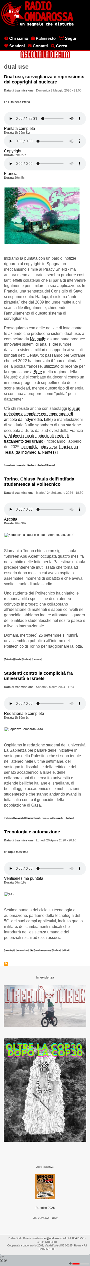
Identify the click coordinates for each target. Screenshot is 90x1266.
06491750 (78, 1238)
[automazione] (23, 950)
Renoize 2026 (45, 1208)
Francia (11, 173)
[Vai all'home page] (37, 25)
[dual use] (41, 465)
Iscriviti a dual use (6, 964)
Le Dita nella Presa (17, 102)
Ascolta (10, 519)
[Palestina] (9, 659)
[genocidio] (59, 818)
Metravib (37, 339)
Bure (38, 372)
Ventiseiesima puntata (23, 878)
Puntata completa (19, 128)
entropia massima (16, 852)
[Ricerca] (29, 818)
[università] (19, 818)
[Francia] (50, 465)
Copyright (12, 151)
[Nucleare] (32, 465)
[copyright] (21, 465)
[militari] (66, 950)
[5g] (32, 950)
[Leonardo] (37, 659)
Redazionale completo (24, 713)
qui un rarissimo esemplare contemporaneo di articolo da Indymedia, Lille (42, 414)
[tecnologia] (10, 465)
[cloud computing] (43, 950)
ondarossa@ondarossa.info (50, 1238)
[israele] (18, 659)
